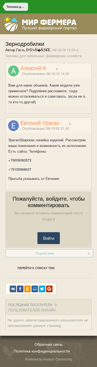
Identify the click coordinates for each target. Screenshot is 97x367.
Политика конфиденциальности (42, 351)
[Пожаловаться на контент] (83, 73)
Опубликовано (45, 73)
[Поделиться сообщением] (89, 73)
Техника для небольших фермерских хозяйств (43, 55)
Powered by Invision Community (48, 359)
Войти (48, 238)
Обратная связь (48, 344)
